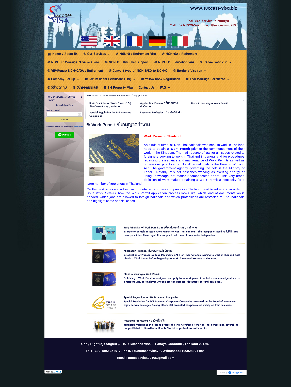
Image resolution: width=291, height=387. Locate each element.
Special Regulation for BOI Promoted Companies (151, 297)
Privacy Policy (78, 127)
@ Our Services (109, 95)
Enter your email (53, 110)
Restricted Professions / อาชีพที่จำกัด (144, 321)
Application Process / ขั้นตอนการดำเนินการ (148, 251)
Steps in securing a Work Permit (142, 274)
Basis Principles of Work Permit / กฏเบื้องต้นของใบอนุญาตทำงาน (160, 227)
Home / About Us (94, 95)
